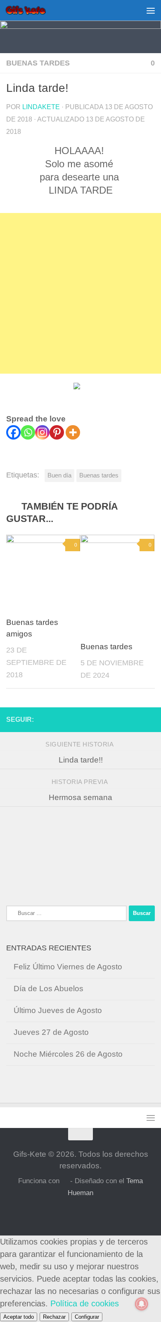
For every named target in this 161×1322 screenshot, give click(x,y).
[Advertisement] (80, 293)
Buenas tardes (38, 63)
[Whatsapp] (28, 432)
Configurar (87, 1317)
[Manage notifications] (141, 1303)
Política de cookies (84, 1303)
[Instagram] (42, 432)
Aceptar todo (18, 1317)
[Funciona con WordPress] (65, 1181)
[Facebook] (13, 432)
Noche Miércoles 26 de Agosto (68, 1054)
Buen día (59, 475)
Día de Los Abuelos (48, 988)
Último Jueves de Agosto (58, 1010)
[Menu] (150, 10)
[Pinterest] (57, 432)
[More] (73, 432)
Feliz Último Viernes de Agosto (68, 966)
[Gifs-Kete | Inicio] (32, 10)
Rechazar (54, 1317)
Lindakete (41, 106)
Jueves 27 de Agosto (51, 1032)
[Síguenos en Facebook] (150, 719)
